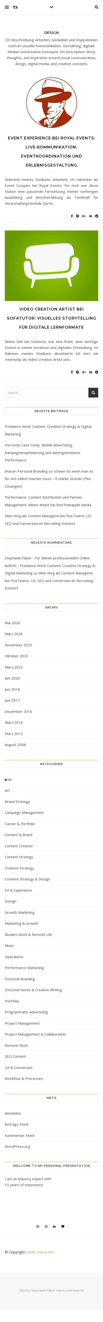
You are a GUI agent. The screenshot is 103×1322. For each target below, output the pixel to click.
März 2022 (14, 667)
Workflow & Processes (24, 1078)
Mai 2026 (12, 622)
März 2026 (14, 633)
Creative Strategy (19, 868)
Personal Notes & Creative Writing (33, 989)
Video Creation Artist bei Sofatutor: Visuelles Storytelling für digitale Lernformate (51, 318)
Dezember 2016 (18, 711)
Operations (14, 956)
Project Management (22, 1023)
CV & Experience (18, 890)
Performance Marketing (24, 967)
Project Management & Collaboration (35, 1034)
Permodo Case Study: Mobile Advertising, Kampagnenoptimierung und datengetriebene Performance (42, 452)
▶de (8, 779)
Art (7, 790)
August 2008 (15, 744)
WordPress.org (17, 1146)
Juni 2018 (12, 689)
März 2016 (14, 722)
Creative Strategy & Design (27, 879)
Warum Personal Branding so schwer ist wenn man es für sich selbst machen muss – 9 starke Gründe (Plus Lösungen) (49, 479)
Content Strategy (19, 856)
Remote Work (16, 1045)
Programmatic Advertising (26, 1012)
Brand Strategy (17, 801)
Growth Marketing (20, 912)
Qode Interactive (40, 1252)
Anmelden (13, 1113)
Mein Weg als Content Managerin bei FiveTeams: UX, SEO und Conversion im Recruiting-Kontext (49, 580)
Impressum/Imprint (70, 1290)
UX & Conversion (19, 1067)
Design (10, 901)
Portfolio (12, 1001)
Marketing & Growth (21, 923)
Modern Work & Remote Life (28, 934)
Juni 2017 (12, 700)
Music (9, 945)
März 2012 (14, 733)
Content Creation (19, 845)
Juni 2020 (12, 678)
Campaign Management (24, 812)
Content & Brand (18, 834)
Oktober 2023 (16, 655)
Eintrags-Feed (16, 1124)
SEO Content (15, 1056)
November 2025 (18, 645)
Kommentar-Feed (19, 1135)
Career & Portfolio (20, 823)
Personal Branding (20, 978)
